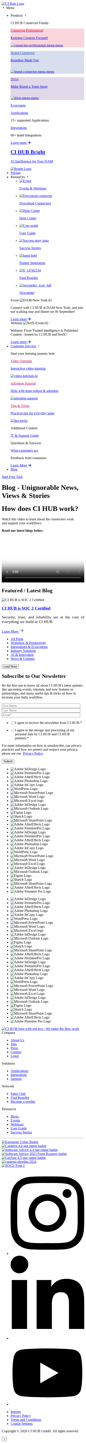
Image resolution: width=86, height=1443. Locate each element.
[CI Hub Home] (13, 3)
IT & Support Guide (25, 435)
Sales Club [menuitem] (18, 1094)
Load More (10, 666)
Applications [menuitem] (19, 1071)
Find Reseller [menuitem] (20, 1097)
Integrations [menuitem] (19, 1075)
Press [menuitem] (14, 1048)
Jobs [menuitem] (14, 1044)
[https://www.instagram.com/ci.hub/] (47, 1253)
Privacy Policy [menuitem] (21, 1416)
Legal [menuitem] (15, 1056)
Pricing (16, 173)
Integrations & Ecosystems (29, 647)
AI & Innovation (22, 655)
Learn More (19, 465)
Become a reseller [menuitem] (23, 1101)
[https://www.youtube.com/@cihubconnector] (47, 1404)
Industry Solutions (23, 651)
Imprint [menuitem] (16, 1412)
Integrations (19, 128)
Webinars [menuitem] (17, 1124)
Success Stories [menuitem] (21, 1132)
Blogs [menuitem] (15, 1116)
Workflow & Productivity (28, 643)
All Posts (17, 639)
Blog (14, 469)
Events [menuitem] (15, 1120)
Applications (19, 113)
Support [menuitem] (16, 1079)
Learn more (19, 143)
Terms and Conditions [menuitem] (26, 1420)
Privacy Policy (33, 753)
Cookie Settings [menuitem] (22, 1423)
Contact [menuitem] (16, 1052)
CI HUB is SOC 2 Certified (26, 608)
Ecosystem (18, 105)
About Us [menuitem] (17, 1040)
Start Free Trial (12, 477)
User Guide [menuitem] (19, 1128)
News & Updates (23, 659)
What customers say (24, 450)
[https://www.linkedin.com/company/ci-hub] (47, 1338)
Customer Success (24, 346)
